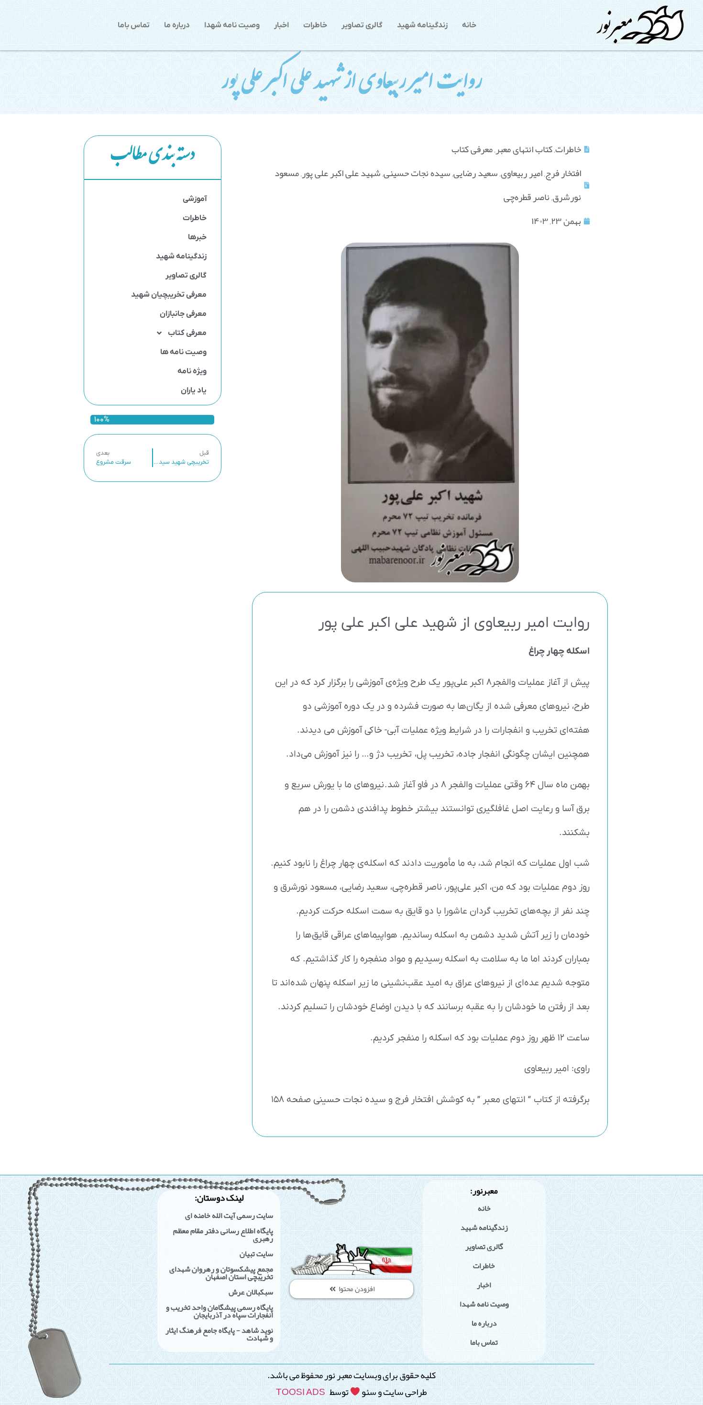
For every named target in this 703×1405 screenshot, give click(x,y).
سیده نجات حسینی (417, 173)
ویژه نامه (192, 371)
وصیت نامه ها (183, 352)
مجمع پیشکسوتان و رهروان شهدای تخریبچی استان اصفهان (221, 1272)
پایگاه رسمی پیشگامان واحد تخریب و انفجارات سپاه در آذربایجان (219, 1311)
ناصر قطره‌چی (526, 197)
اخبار (281, 25)
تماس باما (134, 25)
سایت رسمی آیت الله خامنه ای (229, 1215)
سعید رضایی (475, 173)
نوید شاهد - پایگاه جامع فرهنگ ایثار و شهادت (219, 1334)
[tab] (152, 157)
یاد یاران (194, 390)
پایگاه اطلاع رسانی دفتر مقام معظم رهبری (223, 1234)
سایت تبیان (256, 1253)
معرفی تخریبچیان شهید (169, 295)
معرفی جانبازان (183, 314)
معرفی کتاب (187, 333)
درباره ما (177, 25)
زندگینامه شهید (422, 25)
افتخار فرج (563, 173)
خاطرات (315, 25)
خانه (469, 25)
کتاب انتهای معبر (523, 149)
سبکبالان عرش (251, 1292)
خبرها (197, 237)
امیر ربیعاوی (521, 173)
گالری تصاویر (362, 25)
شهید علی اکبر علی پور (341, 173)
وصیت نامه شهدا (232, 25)
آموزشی (195, 199)
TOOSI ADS (300, 1392)
